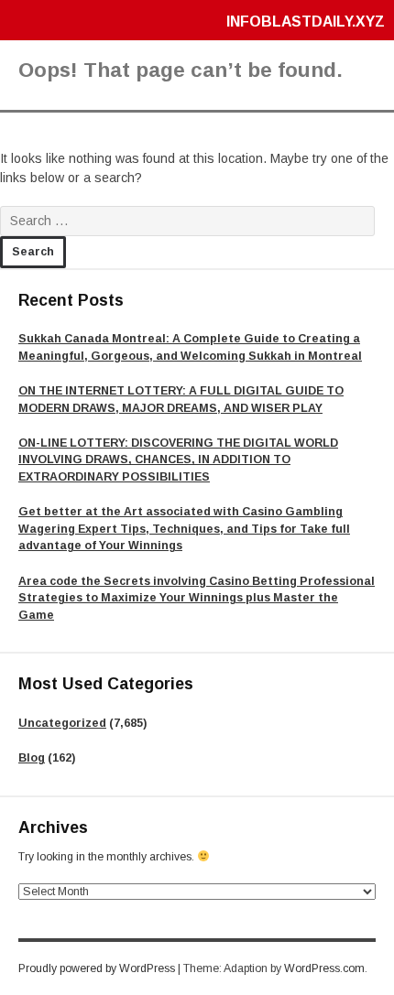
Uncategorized (62, 723)
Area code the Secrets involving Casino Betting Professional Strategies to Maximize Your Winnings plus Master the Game (196, 598)
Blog (31, 758)
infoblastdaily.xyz (305, 21)
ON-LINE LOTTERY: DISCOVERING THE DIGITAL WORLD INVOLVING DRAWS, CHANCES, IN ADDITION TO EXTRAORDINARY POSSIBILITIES (178, 460)
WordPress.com (324, 968)
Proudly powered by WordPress (96, 968)
